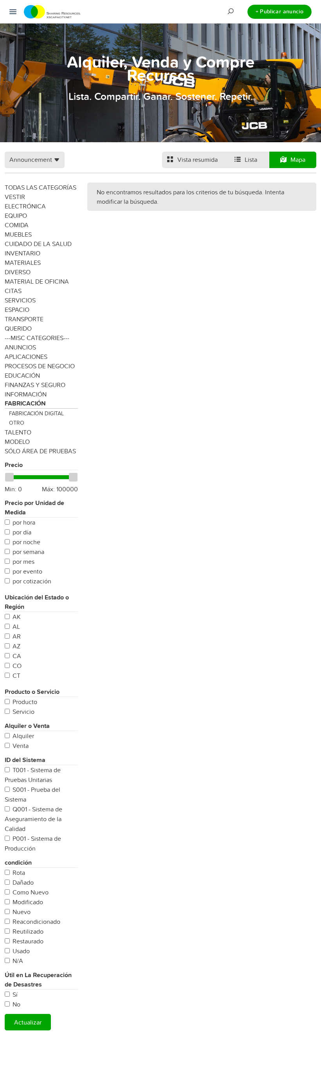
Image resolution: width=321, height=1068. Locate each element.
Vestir (15, 196)
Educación (22, 375)
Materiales (23, 262)
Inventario (22, 253)
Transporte (24, 319)
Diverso (18, 272)
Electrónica (25, 206)
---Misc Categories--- (37, 337)
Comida (17, 225)
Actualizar (27, 1022)
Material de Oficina (37, 281)
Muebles (18, 234)
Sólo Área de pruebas (40, 451)
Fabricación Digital (36, 413)
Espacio (17, 309)
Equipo (16, 215)
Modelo (17, 441)
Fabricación (25, 403)
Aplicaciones (26, 356)
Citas (13, 290)
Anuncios (20, 347)
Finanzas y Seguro (35, 384)
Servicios (20, 300)
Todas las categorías (40, 187)
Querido (18, 328)
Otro (16, 423)
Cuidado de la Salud (38, 243)
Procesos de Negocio (40, 366)
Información (26, 394)
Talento (18, 432)
